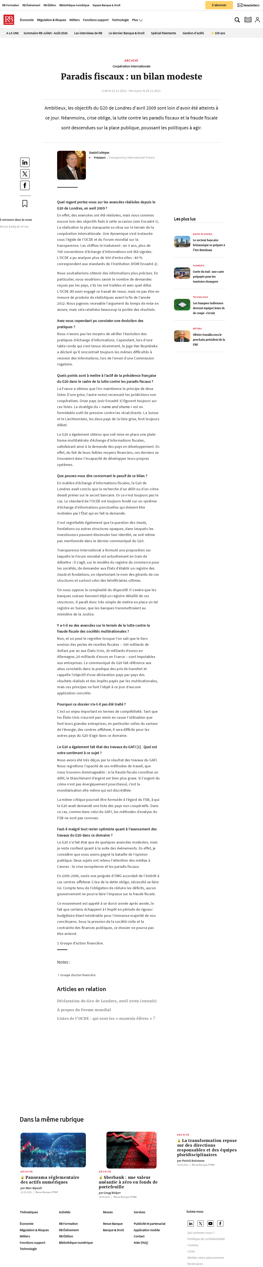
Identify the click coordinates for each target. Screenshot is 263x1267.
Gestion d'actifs (193, 33)
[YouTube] (211, 1223)
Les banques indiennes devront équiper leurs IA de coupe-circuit (209, 308)
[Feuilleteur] (248, 20)
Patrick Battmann (190, 1160)
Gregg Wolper (110, 1192)
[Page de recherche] (237, 20)
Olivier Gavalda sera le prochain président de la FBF (209, 339)
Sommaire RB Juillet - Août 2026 (46, 33)
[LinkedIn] (191, 1223)
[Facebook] (221, 1223)
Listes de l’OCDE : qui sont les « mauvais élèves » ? (106, 1018)
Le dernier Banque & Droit (126, 33)
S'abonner (219, 5)
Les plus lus (185, 219)
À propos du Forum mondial (84, 1010)
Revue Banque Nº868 (125, 1196)
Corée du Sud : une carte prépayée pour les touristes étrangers (208, 276)
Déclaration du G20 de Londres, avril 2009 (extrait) (107, 1001)
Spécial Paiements (163, 33)
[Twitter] (201, 1223)
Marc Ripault (31, 1188)
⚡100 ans (218, 33)
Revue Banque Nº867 (46, 1192)
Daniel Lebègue (99, 152)
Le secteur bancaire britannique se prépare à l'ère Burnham (209, 245)
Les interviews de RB (88, 33)
